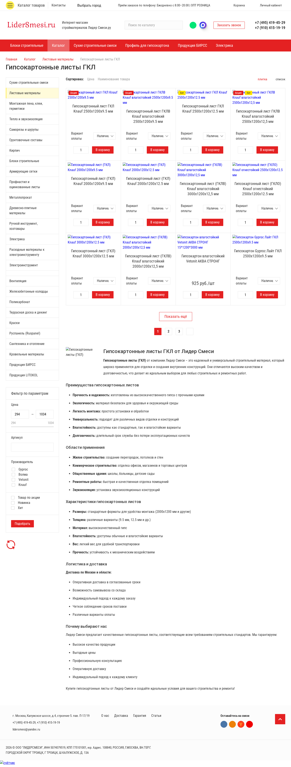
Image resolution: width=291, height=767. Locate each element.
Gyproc (23, 469)
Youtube (249, 724)
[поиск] (177, 25)
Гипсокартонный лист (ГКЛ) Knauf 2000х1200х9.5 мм (93, 181)
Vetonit (24, 479)
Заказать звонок (229, 25)
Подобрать (22, 524)
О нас (105, 716)
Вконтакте (223, 724)
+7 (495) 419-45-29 (270, 22)
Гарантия (139, 716)
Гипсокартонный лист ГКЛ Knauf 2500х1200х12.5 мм (203, 108)
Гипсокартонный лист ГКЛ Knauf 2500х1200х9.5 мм (93, 108)
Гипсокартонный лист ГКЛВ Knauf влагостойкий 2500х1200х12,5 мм (258, 116)
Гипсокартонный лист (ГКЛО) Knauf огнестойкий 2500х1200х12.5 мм (258, 188)
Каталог (30, 59)
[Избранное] (219, 5)
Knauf (23, 485)
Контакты (59, 5)
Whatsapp (193, 25)
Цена (90, 79)
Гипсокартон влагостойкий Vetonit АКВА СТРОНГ (203, 258)
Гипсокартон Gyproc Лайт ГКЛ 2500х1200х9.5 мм (258, 253)
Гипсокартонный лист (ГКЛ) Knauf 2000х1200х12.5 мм (148, 181)
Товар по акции (29, 497)
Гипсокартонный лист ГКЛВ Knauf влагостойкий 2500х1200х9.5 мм (148, 116)
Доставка (121, 716)
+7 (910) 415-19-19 (270, 27)
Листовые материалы (57, 59)
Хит (20, 508)
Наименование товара (114, 79)
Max (205, 25)
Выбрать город (89, 5)
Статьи (156, 716)
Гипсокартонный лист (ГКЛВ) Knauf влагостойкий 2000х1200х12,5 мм (148, 261)
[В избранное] (116, 92)
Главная (11, 59)
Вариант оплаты (77, 136)
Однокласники (232, 724)
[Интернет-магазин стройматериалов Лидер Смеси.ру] (31, 25)
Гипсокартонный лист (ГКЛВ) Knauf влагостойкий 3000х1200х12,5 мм (203, 188)
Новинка (24, 502)
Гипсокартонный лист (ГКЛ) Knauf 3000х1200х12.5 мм (93, 253)
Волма (23, 474)
